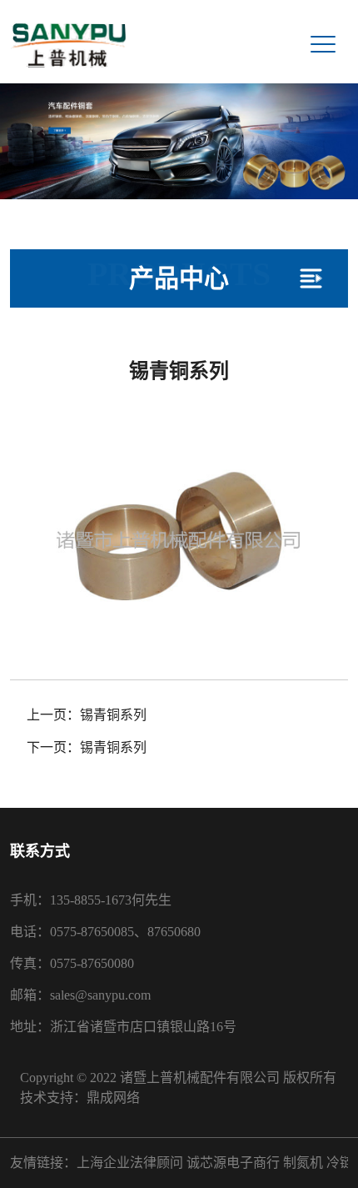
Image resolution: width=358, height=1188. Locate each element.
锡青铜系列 (113, 715)
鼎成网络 (113, 1097)
